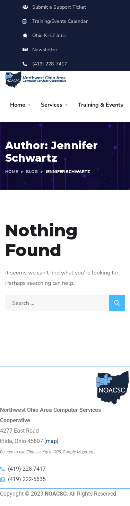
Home (17, 105)
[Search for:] (65, 303)
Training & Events (100, 105)
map (51, 441)
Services (51, 105)
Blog (32, 171)
